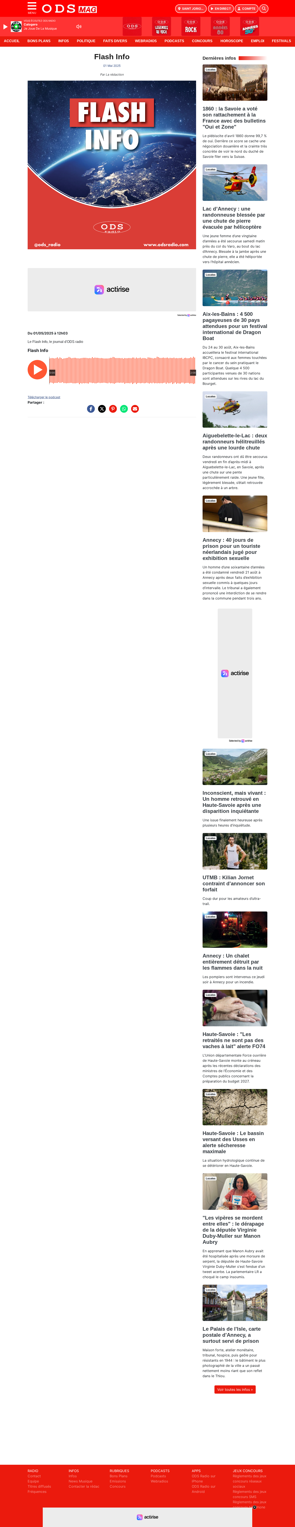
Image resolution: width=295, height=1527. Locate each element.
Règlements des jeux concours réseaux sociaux (249, 1481)
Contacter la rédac (84, 1486)
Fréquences (37, 1491)
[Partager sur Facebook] (90, 411)
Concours (202, 41)
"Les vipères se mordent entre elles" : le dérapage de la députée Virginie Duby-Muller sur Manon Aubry (233, 1230)
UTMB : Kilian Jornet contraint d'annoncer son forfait (234, 883)
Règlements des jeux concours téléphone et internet (249, 1507)
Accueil (12, 41)
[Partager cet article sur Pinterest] (112, 411)
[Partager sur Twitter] (101, 411)
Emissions (118, 1481)
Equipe (33, 1481)
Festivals (281, 41)
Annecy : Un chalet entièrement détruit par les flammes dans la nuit (233, 962)
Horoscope (231, 41)
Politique (86, 41)
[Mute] (79, 26)
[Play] (6, 26)
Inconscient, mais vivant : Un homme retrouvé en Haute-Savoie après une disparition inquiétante (234, 802)
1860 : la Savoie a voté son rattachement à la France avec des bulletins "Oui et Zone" (234, 118)
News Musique (80, 1481)
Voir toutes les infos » (235, 1389)
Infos (63, 41)
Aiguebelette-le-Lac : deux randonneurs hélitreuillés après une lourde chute (235, 442)
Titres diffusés (39, 1486)
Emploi (257, 41)
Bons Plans (39, 41)
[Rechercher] (263, 8)
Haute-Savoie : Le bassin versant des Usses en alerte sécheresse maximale (233, 1142)
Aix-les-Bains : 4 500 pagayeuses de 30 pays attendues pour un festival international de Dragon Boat (235, 326)
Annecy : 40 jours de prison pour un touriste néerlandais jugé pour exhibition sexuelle (231, 549)
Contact (34, 1476)
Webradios (146, 41)
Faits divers (115, 41)
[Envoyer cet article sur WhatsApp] (123, 411)
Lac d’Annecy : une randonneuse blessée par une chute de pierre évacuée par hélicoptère (234, 218)
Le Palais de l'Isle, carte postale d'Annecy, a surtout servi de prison (232, 1335)
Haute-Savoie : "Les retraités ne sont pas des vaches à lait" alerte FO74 (234, 1040)
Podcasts (174, 41)
